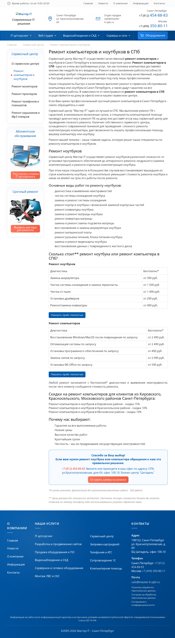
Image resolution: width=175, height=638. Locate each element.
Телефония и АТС (101, 552)
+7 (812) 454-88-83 (73, 469)
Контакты (159, 3)
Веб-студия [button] (45, 35)
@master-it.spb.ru (145, 582)
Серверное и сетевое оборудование (59, 568)
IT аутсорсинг (44, 536)
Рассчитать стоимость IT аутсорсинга (26, 175)
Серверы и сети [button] (116, 35)
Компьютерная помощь (106, 568)
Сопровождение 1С (103, 560)
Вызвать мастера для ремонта (25, 228)
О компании (120, 3)
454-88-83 (153, 15)
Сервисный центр (33, 44)
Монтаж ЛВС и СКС (47, 576)
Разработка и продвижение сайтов (58, 544)
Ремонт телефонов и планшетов (25, 103)
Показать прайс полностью (67, 315)
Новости (103, 3)
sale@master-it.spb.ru (112, 20)
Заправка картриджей (104, 544)
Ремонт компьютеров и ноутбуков (24, 75)
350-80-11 (153, 25)
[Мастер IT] (24, 14)
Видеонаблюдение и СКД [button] (79, 35)
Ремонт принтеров (24, 94)
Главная (88, 3)
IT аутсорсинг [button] (19, 35)
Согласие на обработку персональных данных (143, 596)
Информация (141, 3)
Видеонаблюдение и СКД (51, 560)
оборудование (155, 35)
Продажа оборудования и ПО (54, 552)
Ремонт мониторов (24, 86)
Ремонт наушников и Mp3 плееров (26, 115)
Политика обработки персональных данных (143, 589)
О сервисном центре (25, 64)
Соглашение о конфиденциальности (143, 603)
